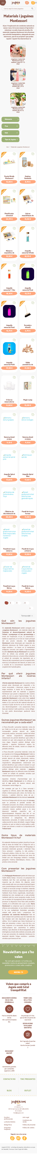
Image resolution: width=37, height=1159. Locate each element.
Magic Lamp (27, 400)
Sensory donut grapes (9, 438)
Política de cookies (28, 1127)
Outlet (27, 1090)
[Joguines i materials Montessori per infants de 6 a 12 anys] (18, 99)
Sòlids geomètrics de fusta (28, 364)
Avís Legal (26, 1117)
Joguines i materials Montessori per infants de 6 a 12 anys (18, 110)
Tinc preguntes (27, 1079)
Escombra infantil (27, 326)
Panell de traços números (9, 550)
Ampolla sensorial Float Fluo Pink (9, 326)
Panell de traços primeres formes (28, 550)
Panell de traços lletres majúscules (9, 587)
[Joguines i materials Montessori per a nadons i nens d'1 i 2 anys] (18, 51)
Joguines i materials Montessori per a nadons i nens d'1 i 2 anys (18, 61)
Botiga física (8, 1125)
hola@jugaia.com (18, 1113)
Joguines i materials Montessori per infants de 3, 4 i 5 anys (18, 85)
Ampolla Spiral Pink (9, 475)
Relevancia (12, 119)
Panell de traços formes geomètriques (28, 513)
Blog (9, 1090)
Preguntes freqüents (7, 1128)
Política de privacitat (29, 1125)
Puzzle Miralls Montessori (9, 177)
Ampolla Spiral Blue (27, 475)
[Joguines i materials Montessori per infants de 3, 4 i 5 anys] (18, 75)
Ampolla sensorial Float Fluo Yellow (27, 289)
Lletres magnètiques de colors (28, 215)
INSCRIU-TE (18, 972)
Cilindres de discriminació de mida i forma (9, 513)
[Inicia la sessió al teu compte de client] (27, 3)
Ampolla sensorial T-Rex (9, 289)
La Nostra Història (9, 1122)
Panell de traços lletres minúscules (28, 587)
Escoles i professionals (8, 1118)
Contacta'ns (9, 1079)
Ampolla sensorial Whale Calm (28, 252)
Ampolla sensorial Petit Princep (9, 364)
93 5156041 (18, 1111)
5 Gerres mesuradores (9, 401)
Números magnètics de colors (9, 252)
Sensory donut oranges (27, 438)
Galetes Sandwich (27, 177)
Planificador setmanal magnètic (9, 215)
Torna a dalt (27, 616)
